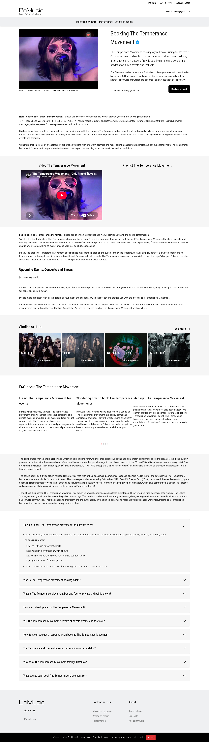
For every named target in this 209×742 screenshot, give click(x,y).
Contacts (133, 716)
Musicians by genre (86, 21)
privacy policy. (139, 737)
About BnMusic (183, 2)
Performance (106, 21)
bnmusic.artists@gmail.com (178, 11)
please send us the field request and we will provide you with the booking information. (107, 116)
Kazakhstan (30, 719)
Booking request (46, 360)
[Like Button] (88, 35)
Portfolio (152, 2)
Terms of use (135, 711)
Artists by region (124, 21)
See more (180, 328)
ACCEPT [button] (151, 737)
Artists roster (166, 2)
